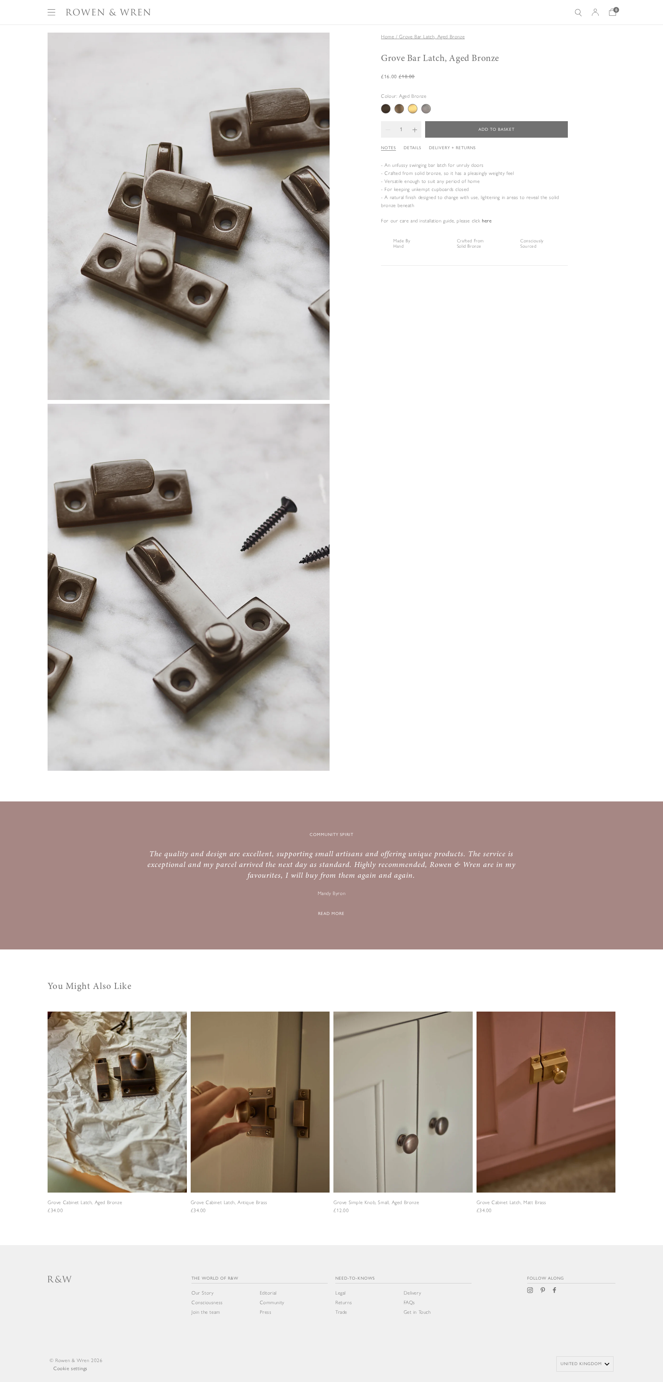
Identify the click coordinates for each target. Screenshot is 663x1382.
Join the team (205, 1312)
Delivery (412, 1293)
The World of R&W (214, 1278)
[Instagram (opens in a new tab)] (530, 1290)
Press (266, 1312)
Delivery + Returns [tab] (452, 147)
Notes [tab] (388, 147)
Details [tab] (412, 147)
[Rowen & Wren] (108, 12)
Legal (340, 1293)
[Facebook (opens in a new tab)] (554, 1290)
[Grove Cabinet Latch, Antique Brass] (260, 1123)
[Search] (578, 12)
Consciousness (207, 1302)
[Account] (595, 12)
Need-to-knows (355, 1278)
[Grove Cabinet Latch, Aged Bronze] (117, 1123)
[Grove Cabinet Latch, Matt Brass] (546, 1123)
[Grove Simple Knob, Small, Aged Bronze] (403, 1123)
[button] (387, 129)
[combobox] (585, 1364)
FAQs (409, 1302)
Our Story (202, 1293)
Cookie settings (70, 1368)
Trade (341, 1312)
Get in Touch (417, 1312)
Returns (343, 1302)
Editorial (268, 1293)
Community (272, 1302)
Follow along (545, 1278)
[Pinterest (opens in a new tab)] (543, 1290)
